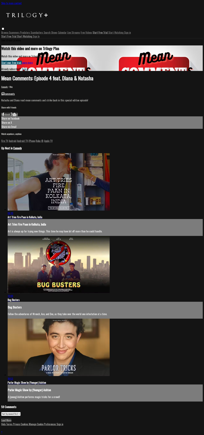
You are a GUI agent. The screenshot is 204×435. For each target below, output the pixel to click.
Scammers (14, 32)
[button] (3, 29)
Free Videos (86, 32)
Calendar (62, 32)
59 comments (8, 94)
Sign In (36, 36)
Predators (25, 32)
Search (47, 32)
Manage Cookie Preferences (43, 424)
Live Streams (73, 32)
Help (3, 424)
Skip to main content (11, 3)
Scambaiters (37, 32)
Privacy (17, 424)
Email (15, 114)
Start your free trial (11, 63)
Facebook (6, 114)
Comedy (4, 86)
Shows (54, 32)
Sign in (127, 32)
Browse (5, 32)
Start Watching (116, 32)
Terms (9, 424)
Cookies (25, 424)
